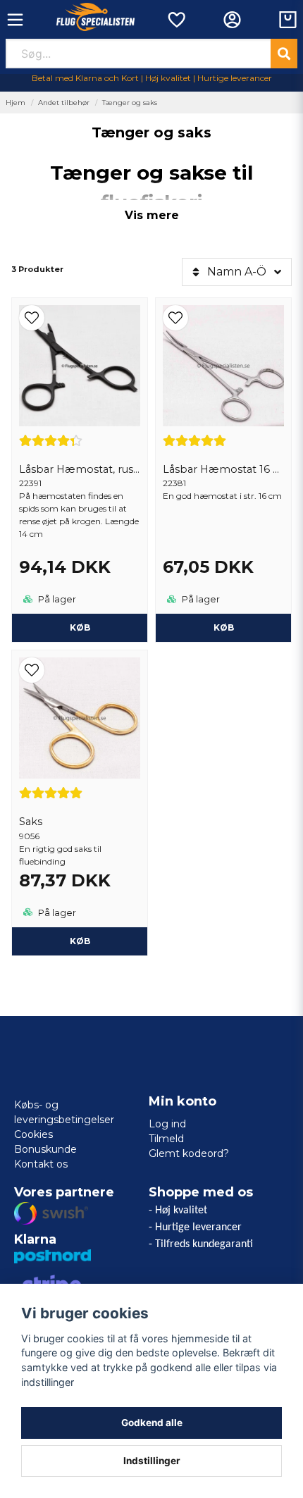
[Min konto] (232, 20)
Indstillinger (151, 1460)
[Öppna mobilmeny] (15, 20)
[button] (79, 317)
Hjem (15, 102)
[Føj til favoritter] (176, 20)
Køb (80, 627)
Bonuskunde (45, 1149)
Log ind (167, 1124)
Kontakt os (41, 1164)
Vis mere (152, 215)
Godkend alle (152, 1422)
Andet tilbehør (63, 102)
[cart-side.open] (288, 20)
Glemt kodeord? (189, 1153)
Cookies (33, 1134)
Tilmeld (166, 1138)
